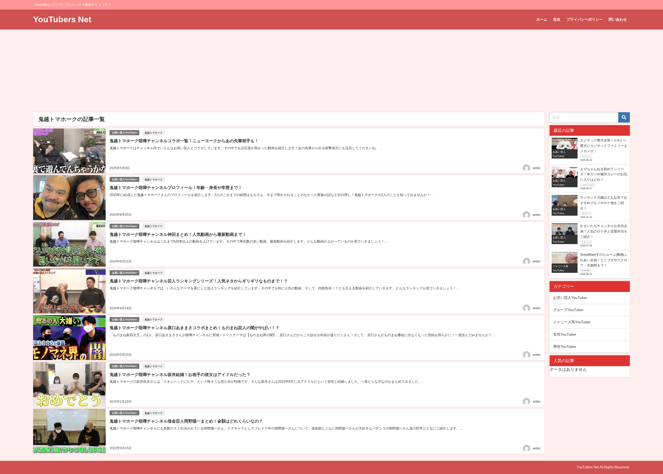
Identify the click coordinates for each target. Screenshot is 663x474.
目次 (556, 19)
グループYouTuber (568, 310)
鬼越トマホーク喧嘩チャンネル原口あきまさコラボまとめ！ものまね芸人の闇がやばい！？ (194, 328)
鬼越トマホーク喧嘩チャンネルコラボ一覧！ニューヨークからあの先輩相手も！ (184, 141)
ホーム (541, 19)
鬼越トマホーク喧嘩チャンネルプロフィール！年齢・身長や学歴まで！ (176, 187)
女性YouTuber (564, 334)
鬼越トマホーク (154, 132)
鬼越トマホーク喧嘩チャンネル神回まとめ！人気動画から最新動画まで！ (178, 234)
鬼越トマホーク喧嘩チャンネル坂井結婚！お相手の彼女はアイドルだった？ (180, 374)
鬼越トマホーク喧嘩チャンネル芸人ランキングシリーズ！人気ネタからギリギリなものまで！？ (199, 281)
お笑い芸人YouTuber (124, 132)
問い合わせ (618, 19)
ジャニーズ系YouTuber (572, 322)
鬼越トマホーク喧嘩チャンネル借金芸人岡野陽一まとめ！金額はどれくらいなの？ (186, 421)
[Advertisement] (331, 68)
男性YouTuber (564, 346)
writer (537, 168)
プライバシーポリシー (584, 19)
